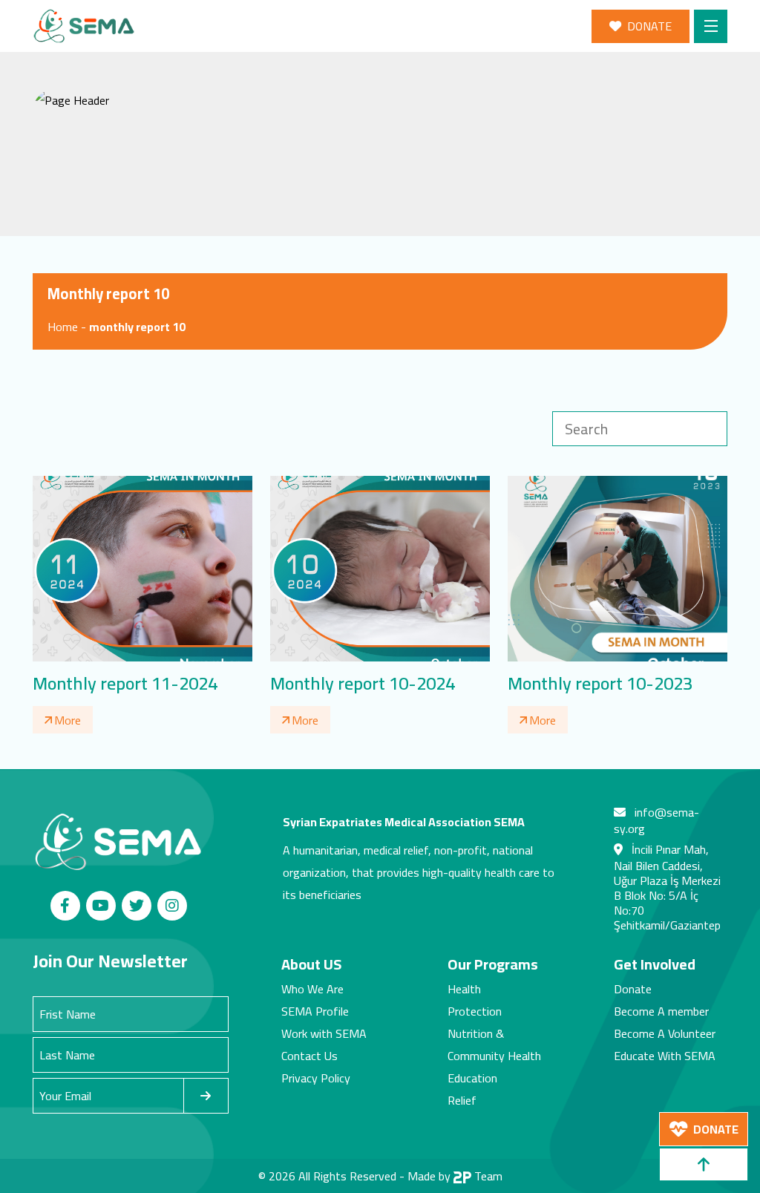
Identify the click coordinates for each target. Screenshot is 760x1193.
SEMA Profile (315, 1011)
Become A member (661, 1011)
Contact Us (309, 1056)
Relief (462, 1100)
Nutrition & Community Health (494, 1044)
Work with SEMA (324, 1033)
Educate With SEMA (664, 1056)
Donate (633, 989)
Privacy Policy (315, 1078)
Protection (475, 1011)
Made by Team (454, 1176)
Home (63, 327)
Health (464, 989)
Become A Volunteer (664, 1033)
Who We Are (312, 989)
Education (472, 1078)
